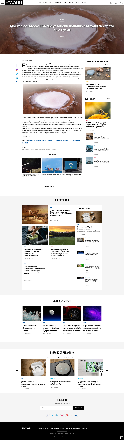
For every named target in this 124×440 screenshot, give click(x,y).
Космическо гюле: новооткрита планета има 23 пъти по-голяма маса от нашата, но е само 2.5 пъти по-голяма (35, 270)
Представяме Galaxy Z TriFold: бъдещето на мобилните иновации (92, 254)
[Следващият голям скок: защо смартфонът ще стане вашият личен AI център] (80, 240)
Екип (44, 428)
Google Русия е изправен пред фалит (51, 174)
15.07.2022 (62, 37)
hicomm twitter (52, 415)
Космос (48, 149)
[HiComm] (14, 2)
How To (71, 3)
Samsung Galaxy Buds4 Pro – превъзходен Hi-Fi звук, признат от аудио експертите (101, 137)
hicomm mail (76, 415)
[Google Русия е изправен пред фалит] (52, 165)
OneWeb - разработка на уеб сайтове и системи (62, 436)
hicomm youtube (67, 415)
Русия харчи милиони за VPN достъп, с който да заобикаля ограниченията (72, 175)
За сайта (40, 428)
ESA (44, 149)
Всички (107, 64)
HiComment (58, 3)
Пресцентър (69, 428)
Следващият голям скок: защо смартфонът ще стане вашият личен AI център (92, 241)
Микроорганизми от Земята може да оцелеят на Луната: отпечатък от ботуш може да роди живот (51, 329)
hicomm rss (71, 415)
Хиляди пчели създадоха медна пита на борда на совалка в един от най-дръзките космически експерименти (96, 127)
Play (65, 3)
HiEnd (44, 3)
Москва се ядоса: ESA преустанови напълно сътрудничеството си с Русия (62, 28)
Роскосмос (53, 149)
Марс (23, 149)
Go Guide (84, 428)
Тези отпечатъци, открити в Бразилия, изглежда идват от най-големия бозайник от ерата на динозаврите (61, 212)
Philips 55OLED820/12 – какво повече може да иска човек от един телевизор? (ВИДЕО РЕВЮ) (92, 268)
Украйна (40, 149)
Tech (39, 3)
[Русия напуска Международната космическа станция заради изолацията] (31, 165)
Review (77, 3)
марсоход (27, 149)
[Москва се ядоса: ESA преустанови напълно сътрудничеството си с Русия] (17, 70)
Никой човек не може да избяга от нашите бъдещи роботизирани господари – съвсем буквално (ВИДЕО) (72, 328)
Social (51, 3)
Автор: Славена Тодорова (27, 61)
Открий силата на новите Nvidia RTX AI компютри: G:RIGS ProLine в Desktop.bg (92, 280)
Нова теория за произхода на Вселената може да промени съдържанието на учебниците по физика (92, 328)
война (36, 149)
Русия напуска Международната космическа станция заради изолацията (30, 175)
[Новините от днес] (111, 2)
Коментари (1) (49, 186)
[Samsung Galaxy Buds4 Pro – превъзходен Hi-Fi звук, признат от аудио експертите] (89, 136)
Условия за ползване (53, 428)
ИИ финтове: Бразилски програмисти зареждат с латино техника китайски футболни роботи (60, 252)
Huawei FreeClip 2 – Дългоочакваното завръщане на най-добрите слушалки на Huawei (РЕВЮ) (89, 230)
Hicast (84, 3)
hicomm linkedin (57, 415)
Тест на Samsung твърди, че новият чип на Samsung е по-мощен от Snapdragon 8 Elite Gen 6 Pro (101, 150)
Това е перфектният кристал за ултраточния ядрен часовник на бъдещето (30, 328)
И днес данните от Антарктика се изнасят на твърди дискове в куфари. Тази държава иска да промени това (101, 162)
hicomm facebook (48, 415)
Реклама (62, 428)
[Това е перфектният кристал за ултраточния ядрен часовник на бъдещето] (32, 313)
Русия (32, 149)
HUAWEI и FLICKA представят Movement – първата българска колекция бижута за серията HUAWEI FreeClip (96, 88)
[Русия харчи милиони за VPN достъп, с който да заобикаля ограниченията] (72, 165)
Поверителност (77, 428)
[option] (98, 138)
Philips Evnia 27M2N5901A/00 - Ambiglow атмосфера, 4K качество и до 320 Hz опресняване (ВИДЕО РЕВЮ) (90, 383)
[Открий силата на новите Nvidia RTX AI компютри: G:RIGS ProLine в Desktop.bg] (80, 278)
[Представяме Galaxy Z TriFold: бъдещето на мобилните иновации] (80, 252)
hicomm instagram (62, 415)
